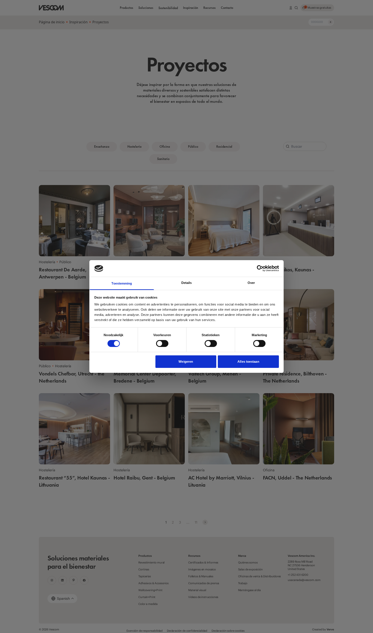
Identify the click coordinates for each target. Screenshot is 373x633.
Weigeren (186, 361)
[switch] (162, 343)
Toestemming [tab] (121, 283)
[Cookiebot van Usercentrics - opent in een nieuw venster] (260, 268)
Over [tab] (251, 283)
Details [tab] (186, 283)
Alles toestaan (248, 361)
